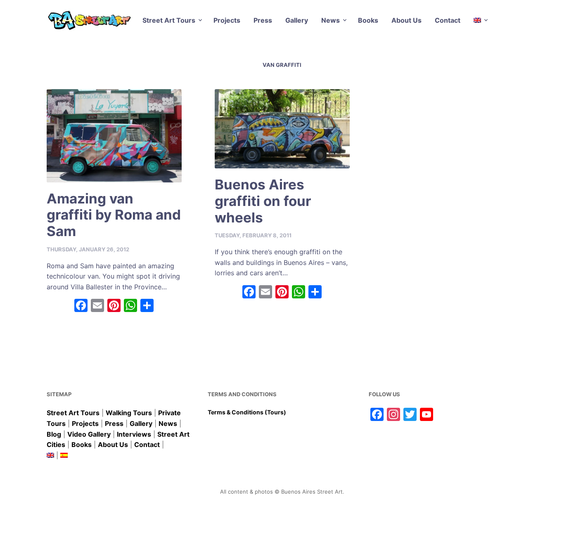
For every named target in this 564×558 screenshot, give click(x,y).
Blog (54, 434)
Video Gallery (89, 434)
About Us (406, 20)
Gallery (296, 20)
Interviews (134, 434)
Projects (226, 20)
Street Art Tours (168, 20)
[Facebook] (81, 306)
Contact (447, 20)
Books (368, 20)
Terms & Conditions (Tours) (247, 412)
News (330, 20)
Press (263, 20)
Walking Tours (129, 413)
